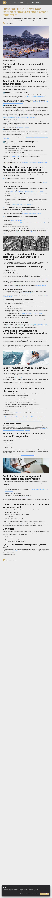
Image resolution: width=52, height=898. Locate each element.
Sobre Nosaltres (26, 3)
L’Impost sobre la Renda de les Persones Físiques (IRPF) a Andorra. (26, 191)
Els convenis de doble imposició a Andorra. (31, 213)
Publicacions (20, 2)
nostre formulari (16, 550)
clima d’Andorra (18, 377)
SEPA (20, 222)
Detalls (46, 888)
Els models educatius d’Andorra (27, 455)
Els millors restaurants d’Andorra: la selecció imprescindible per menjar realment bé (25, 416)
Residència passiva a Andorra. (22, 127)
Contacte (37, 2)
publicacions (18, 412)
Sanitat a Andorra (23, 497)
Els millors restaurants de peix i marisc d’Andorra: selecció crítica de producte (23, 421)
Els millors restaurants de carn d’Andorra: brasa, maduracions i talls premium (23, 419)
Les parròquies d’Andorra (28, 292)
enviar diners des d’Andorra (40, 222)
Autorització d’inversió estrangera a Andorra (32, 313)
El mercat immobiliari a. (17, 282)
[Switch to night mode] (40, 2)
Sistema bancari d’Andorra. (16, 220)
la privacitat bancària (26, 222)
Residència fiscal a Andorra (14, 156)
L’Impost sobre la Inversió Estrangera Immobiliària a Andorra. (35, 279)
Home (15, 2)
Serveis (32, 2)
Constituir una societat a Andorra (32, 112)
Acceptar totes (44, 893)
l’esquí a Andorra (17, 385)
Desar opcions (35, 893)
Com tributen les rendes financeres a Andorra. (22, 204)
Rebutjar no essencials (25, 893)
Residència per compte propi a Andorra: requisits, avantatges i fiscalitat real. (19, 117)
